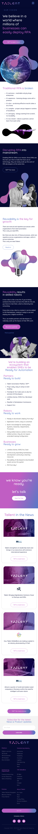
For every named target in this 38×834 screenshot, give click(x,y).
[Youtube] (23, 821)
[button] (13, 42)
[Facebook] (14, 821)
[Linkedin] (19, 821)
